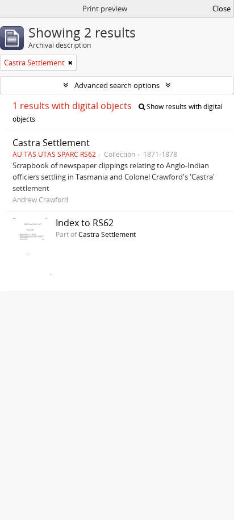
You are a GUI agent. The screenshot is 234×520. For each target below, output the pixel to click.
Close (221, 8)
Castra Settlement (51, 142)
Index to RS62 (85, 223)
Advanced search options (117, 85)
